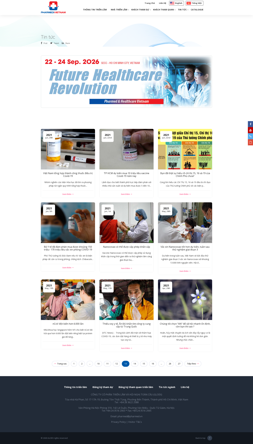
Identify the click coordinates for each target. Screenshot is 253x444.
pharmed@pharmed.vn (129, 416)
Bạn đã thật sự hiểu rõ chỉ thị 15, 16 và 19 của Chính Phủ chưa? (185, 175)
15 (144, 363)
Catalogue (197, 9)
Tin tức (182, 9)
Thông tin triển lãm (95, 9)
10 (98, 363)
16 (153, 363)
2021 (49, 136)
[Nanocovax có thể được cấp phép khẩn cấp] (126, 222)
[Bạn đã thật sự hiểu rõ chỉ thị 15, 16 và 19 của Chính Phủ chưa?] (185, 149)
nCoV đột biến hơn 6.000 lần (68, 323)
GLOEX (51, 438)
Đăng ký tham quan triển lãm (136, 387)
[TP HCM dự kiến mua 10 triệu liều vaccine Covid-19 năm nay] (126, 149)
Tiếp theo (192, 363)
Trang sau (62, 363)
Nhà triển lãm (119, 9)
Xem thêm (67, 194)
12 (116, 363)
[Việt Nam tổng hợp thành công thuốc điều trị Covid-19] (68, 149)
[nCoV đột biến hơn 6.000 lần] (68, 299)
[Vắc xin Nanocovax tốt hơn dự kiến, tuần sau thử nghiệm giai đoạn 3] (185, 222)
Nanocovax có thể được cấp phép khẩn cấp (126, 246)
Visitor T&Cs (135, 422)
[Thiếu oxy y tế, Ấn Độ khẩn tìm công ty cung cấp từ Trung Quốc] (126, 299)
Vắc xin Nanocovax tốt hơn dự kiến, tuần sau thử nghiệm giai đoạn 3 (185, 248)
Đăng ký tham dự (103, 387)
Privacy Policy (118, 422)
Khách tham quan (163, 9)
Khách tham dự (140, 9)
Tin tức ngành (167, 387)
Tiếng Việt (197, 3)
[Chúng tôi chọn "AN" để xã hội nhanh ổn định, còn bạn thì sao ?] (185, 299)
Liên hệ (162, 3)
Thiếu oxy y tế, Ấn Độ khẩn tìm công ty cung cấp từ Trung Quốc (126, 325)
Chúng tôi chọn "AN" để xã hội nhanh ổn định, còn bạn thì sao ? (185, 325)
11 (107, 363)
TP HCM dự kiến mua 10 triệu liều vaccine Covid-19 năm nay (126, 175)
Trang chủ (150, 3)
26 (170, 363)
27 (179, 363)
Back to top (200, 438)
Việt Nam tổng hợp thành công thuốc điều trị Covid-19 (68, 175)
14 (135, 363)
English (178, 3)
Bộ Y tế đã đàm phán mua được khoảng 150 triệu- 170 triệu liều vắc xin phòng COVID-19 (68, 248)
